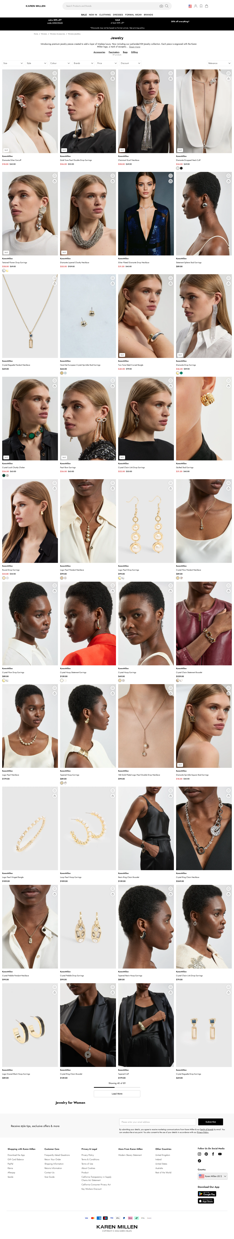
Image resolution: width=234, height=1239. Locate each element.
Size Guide (50, 1176)
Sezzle (10, 1176)
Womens (44, 34)
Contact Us (49, 1172)
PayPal (10, 1163)
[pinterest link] (206, 1154)
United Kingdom (162, 1155)
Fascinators (114, 52)
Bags (125, 52)
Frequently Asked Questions (57, 1155)
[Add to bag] (54, 79)
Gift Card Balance (16, 1159)
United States (161, 1163)
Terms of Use (87, 1163)
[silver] (177, 168)
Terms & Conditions (90, 1159)
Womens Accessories (57, 34)
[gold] (7, 270)
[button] (190, 6)
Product (85, 1172)
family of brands (206, 1129)
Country (202, 1169)
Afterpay (11, 1172)
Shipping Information (54, 1163)
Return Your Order (53, 1159)
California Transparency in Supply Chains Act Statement (96, 1178)
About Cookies (88, 1168)
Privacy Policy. (203, 1132)
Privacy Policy (88, 1155)
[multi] (3, 475)
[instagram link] (199, 1154)
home (36, 34)
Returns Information (53, 1168)
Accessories (99, 52)
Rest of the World (163, 1172)
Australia (159, 1168)
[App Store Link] (207, 1197)
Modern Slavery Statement (130, 1155)
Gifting (134, 52)
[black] (181, 168)
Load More (117, 1094)
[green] (181, 373)
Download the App (16, 1155)
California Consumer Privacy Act (96, 1184)
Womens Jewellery (74, 34)
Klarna (10, 1168)
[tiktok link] (199, 1160)
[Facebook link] (213, 1154)
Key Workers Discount (91, 1188)
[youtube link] (220, 1154)
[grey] (7, 475)
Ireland (158, 1159)
